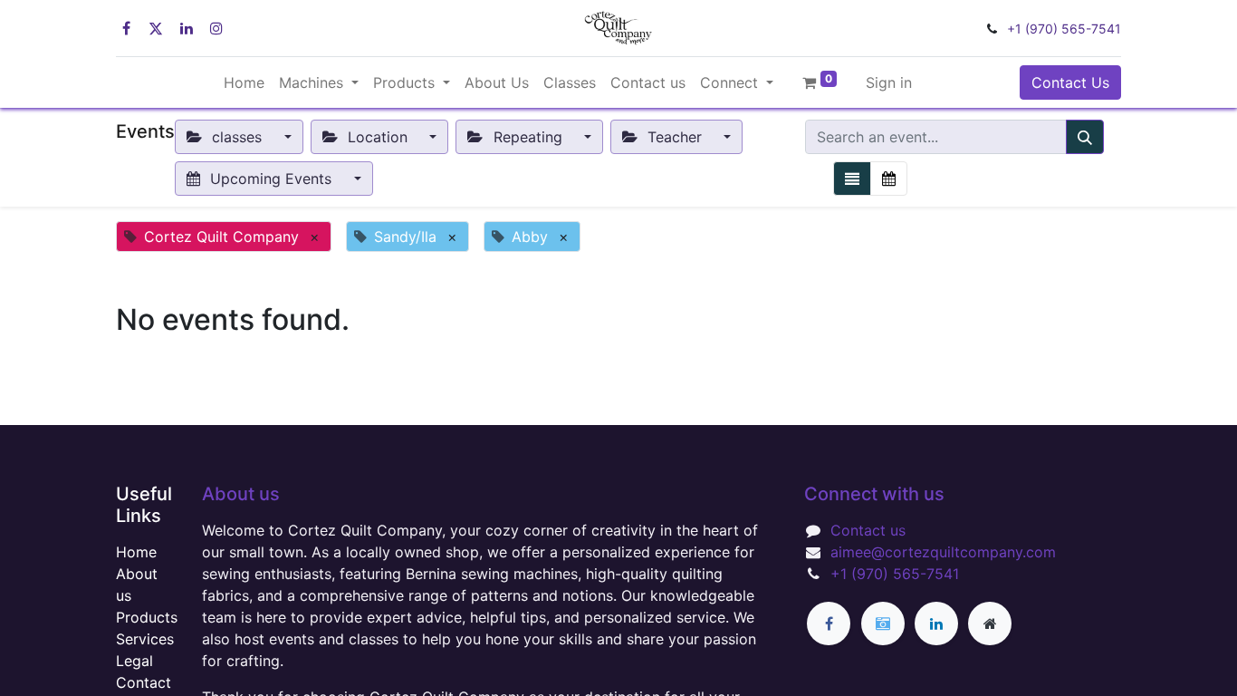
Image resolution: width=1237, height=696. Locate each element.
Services (145, 639)
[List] (852, 178)
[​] (828, 623)
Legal (134, 661)
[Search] (1085, 137)
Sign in (889, 82)
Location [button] (377, 137)
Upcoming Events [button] (271, 178)
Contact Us (1070, 82)
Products (146, 617)
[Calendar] (888, 178)
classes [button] (236, 137)
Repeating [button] (528, 137)
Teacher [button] (674, 137)
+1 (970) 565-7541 (1064, 28)
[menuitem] (244, 82)
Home (136, 552)
